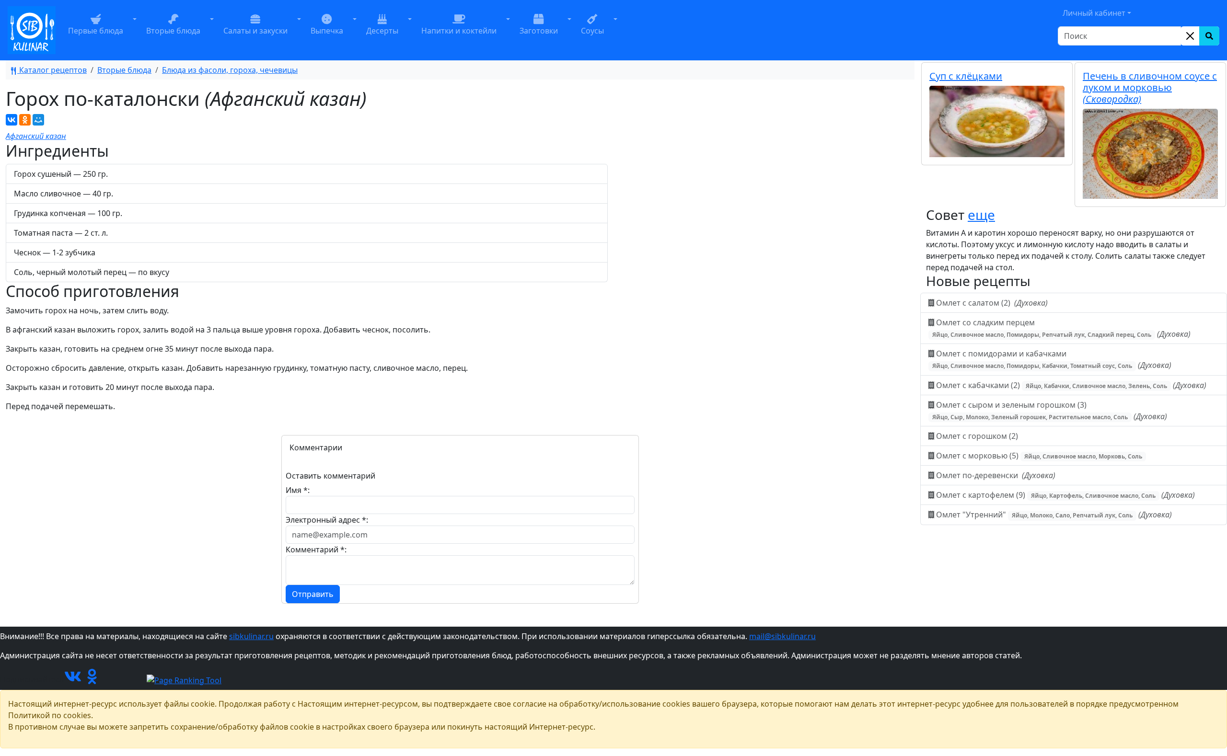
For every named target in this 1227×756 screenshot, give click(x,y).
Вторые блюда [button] (173, 30)
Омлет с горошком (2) (977, 436)
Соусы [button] (592, 30)
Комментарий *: (316, 549)
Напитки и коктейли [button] (459, 30)
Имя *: (298, 490)
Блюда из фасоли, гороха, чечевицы (230, 70)
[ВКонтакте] (11, 120)
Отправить (313, 594)
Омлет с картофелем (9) (1064, 495)
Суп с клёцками (965, 75)
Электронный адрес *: (327, 520)
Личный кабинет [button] (1094, 13)
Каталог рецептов (52, 70)
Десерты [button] (382, 30)
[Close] (1190, 36)
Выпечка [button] (327, 30)
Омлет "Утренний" (1053, 514)
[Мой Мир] (38, 120)
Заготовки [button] (539, 30)
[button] (134, 30)
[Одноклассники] (25, 120)
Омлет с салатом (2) (991, 303)
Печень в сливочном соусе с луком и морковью (1150, 87)
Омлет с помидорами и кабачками (1051, 359)
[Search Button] (1209, 36)
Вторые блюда (124, 70)
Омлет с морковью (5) (1038, 455)
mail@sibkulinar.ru (782, 636)
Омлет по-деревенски (994, 475)
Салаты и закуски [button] (255, 30)
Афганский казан (36, 136)
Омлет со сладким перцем (1061, 328)
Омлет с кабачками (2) (1070, 385)
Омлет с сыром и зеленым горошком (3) (1049, 411)
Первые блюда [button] (95, 30)
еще (981, 215)
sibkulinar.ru (251, 636)
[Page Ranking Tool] (184, 679)
